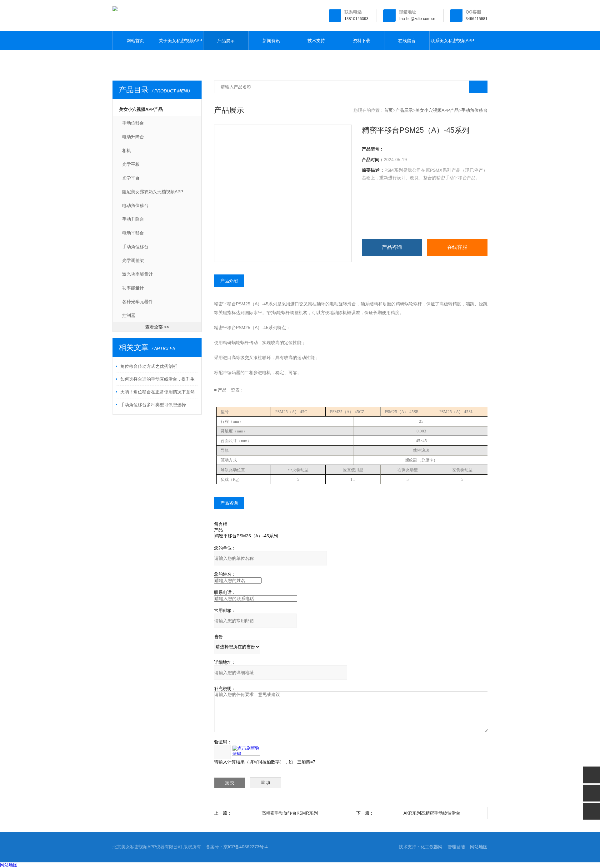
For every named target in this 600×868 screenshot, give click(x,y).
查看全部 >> (157, 326)
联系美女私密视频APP (452, 40)
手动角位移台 (135, 246)
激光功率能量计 (137, 274)
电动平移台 (133, 232)
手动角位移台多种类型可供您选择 (153, 404)
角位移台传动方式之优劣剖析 (148, 366)
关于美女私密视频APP (180, 40)
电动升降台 (133, 136)
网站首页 (135, 40)
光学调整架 (133, 260)
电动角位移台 (135, 205)
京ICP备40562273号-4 (245, 846)
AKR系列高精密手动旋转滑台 (431, 813)
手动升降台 (133, 219)
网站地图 (479, 846)
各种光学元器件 (137, 301)
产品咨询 (392, 247)
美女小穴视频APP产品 (141, 109)
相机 (126, 150)
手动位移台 (133, 123)
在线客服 (457, 247)
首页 (388, 110)
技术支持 (316, 40)
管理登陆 (456, 846)
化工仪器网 (431, 846)
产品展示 (226, 40)
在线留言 (407, 40)
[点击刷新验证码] (246, 750)
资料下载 (361, 40)
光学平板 (131, 164)
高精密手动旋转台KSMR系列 (290, 813)
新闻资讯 (271, 40)
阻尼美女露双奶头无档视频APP (152, 191)
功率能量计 (133, 287)
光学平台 (131, 177)
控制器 (128, 315)
